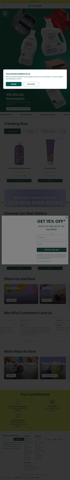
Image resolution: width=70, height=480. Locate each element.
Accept (13, 84)
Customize (31, 84)
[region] (35, 79)
